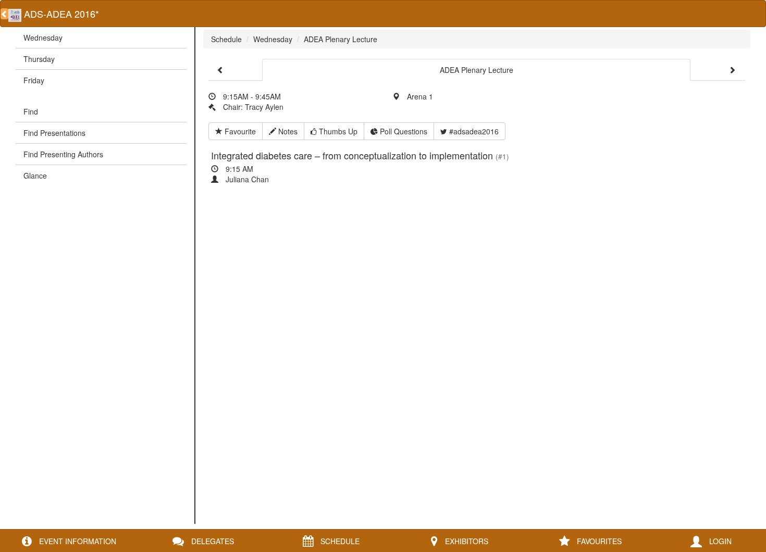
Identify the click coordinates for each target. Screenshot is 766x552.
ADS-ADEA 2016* (60, 13)
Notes (287, 131)
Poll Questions (402, 131)
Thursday (39, 59)
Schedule (226, 39)
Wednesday (43, 37)
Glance (35, 175)
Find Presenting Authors (63, 154)
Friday (33, 80)
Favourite (239, 131)
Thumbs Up (337, 131)
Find (30, 111)
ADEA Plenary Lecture (340, 39)
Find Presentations (54, 133)
